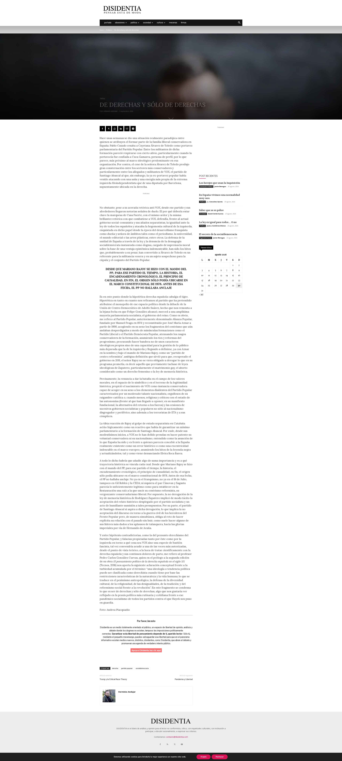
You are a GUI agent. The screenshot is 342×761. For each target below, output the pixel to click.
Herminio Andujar (110, 111)
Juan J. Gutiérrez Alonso (216, 226)
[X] (108, 128)
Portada (107, 23)
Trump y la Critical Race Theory (113, 679)
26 (215, 285)
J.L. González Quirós (215, 202)
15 (233, 275)
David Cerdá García (215, 214)
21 (227, 280)
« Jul (201, 294)
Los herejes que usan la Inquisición (219, 182)
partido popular (127, 668)
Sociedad (147, 23)
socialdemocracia (142, 668)
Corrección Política (206, 186)
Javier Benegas (220, 186)
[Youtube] (181, 744)
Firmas (183, 23)
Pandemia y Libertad (184, 679)
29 (233, 285)
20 (221, 280)
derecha (115, 668)
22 (233, 280)
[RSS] (167, 744)
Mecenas (173, 23)
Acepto (204, 757)
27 (221, 285)
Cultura (160, 23)
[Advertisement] (193, 10)
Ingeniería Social (205, 238)
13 (221, 275)
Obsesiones (120, 23)
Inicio (102, 30)
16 (239, 275)
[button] (239, 23)
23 (239, 280)
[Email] (127, 128)
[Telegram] (133, 128)
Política (134, 23)
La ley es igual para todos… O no (218, 222)
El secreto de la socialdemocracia (218, 234)
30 (239, 285)
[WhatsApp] (114, 128)
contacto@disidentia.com (177, 737)
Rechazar (220, 757)
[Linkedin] (120, 128)
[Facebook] (102, 128)
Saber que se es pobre (211, 210)
